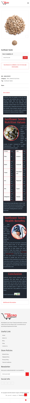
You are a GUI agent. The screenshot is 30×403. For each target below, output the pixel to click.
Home (3, 335)
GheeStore (22, 395)
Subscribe (27, 374)
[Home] (5, 401)
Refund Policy (5, 354)
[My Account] (15, 401)
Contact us (4, 346)
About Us (4, 338)
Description (6, 92)
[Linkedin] (12, 383)
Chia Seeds (23, 252)
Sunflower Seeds (8, 81)
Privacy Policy (5, 360)
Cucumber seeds (9, 254)
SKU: (2, 76)
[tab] (15, 92)
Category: (3, 79)
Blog (3, 341)
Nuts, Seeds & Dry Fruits (13, 79)
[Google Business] (9, 383)
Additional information (9, 302)
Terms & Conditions (6, 362)
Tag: (2, 81)
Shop (3, 343)
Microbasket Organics (15, 393)
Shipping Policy (5, 357)
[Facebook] (2, 383)
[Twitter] (5, 383)
